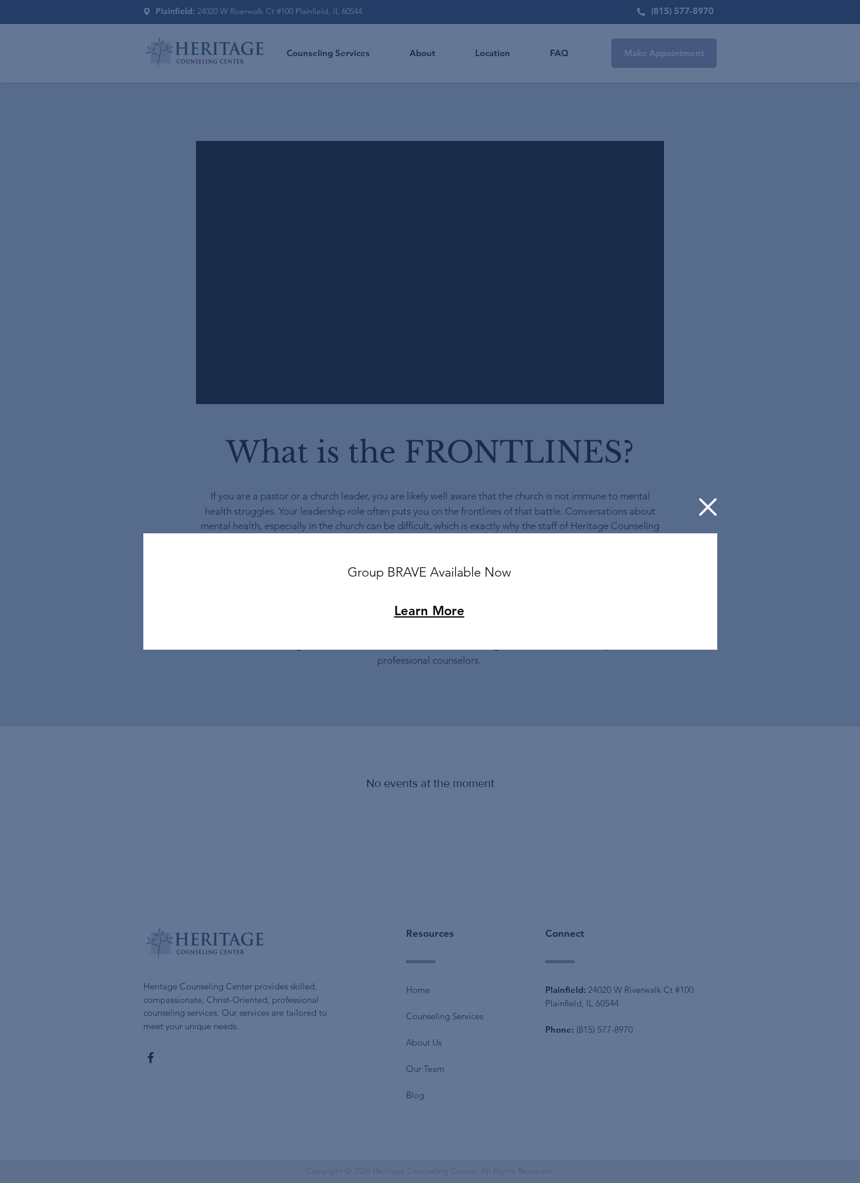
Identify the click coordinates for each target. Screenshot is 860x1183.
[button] (708, 507)
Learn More (429, 611)
